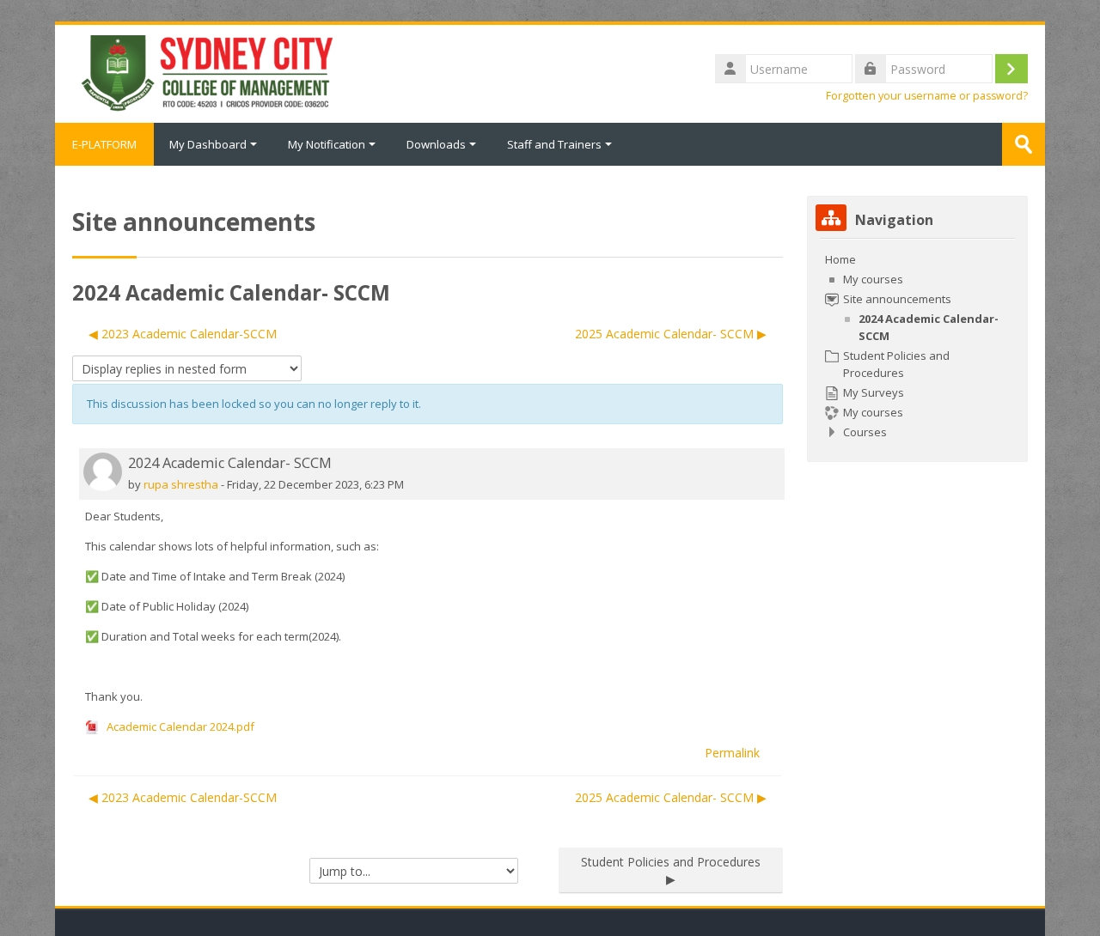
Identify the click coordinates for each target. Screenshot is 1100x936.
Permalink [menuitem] (732, 753)
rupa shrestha (181, 484)
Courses (865, 432)
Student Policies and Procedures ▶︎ (671, 870)
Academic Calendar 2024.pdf (179, 726)
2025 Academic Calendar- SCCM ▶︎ (671, 333)
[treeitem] (917, 346)
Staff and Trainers (554, 144)
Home (840, 259)
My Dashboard (208, 144)
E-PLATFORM (104, 144)
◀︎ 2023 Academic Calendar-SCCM (183, 333)
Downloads (436, 144)
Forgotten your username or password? (927, 95)
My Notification (326, 144)
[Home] (205, 72)
